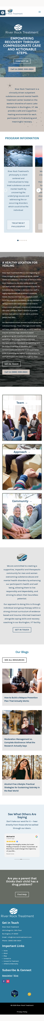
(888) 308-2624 (14, 941)
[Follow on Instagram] (8, 981)
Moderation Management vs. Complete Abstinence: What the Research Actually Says (19, 742)
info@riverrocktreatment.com (20, 937)
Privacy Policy (22, 1012)
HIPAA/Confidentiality (11, 964)
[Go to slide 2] (19, 240)
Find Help (22, 894)
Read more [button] (10, 854)
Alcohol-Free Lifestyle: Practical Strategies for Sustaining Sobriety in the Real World (22, 787)
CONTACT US (22, 61)
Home (5, 951)
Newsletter (7, 975)
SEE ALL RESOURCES (14, 660)
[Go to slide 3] (22, 240)
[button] (2, 12)
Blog (5, 956)
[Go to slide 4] (24, 240)
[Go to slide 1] (18, 240)
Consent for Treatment (11, 961)
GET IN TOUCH (11, 364)
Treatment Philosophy (18, 225)
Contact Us (7, 958)
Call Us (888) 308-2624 (22, 69)
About (6, 953)
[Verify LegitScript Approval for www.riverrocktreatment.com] (14, 997)
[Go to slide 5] (26, 240)
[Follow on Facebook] (3, 981)
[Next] (38, 190)
